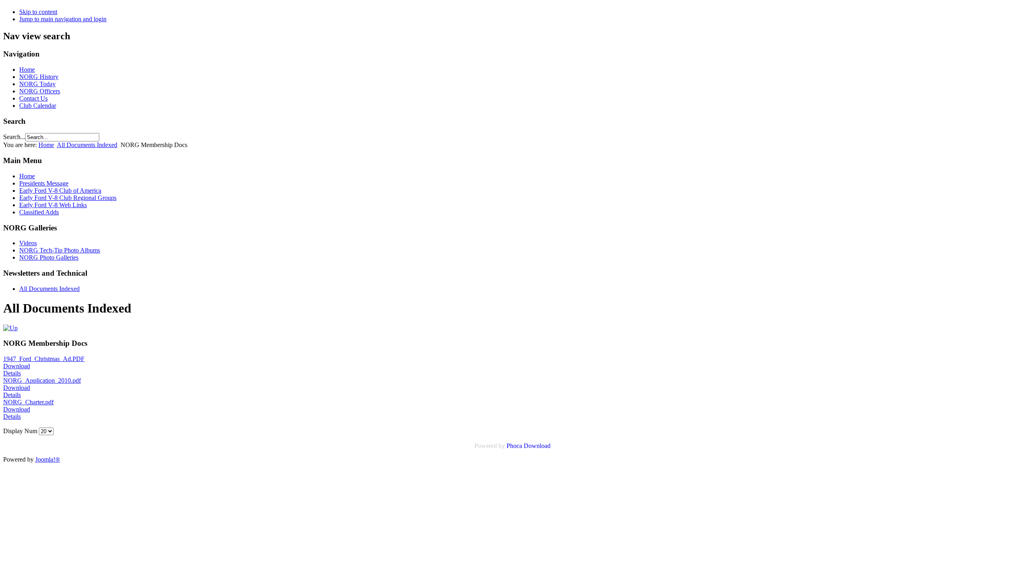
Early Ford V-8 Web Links (53, 205)
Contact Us (33, 98)
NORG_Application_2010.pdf (42, 380)
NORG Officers (39, 91)
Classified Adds (39, 212)
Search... (14, 136)
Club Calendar (37, 105)
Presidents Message (43, 183)
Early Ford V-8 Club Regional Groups (68, 197)
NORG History (38, 76)
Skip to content (38, 11)
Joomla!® (47, 459)
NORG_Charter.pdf (28, 402)
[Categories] (10, 328)
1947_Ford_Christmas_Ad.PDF (43, 358)
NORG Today (37, 84)
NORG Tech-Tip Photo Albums (59, 250)
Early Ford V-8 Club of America (60, 190)
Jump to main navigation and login (63, 19)
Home (27, 69)
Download (16, 366)
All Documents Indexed (87, 144)
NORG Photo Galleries (48, 257)
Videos (28, 243)
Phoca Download (528, 445)
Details (12, 373)
